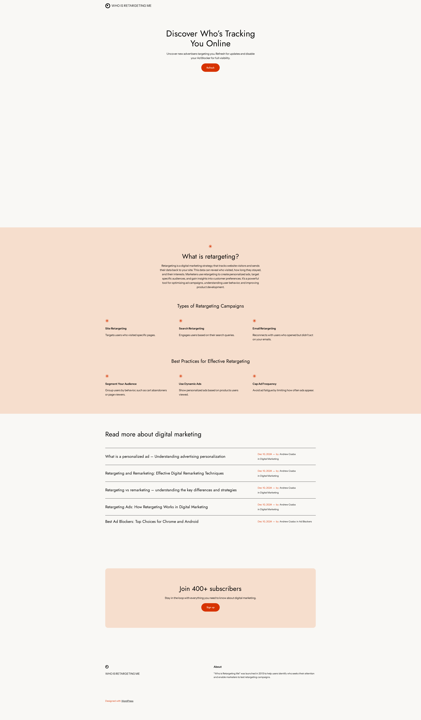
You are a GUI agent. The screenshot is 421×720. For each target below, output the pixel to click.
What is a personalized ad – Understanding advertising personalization (165, 456)
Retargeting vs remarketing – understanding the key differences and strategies (171, 490)
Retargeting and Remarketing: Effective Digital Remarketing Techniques (164, 473)
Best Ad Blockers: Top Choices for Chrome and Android (151, 521)
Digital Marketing (269, 458)
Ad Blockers (305, 521)
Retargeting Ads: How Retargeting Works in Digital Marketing (156, 507)
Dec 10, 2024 (265, 454)
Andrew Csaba (288, 454)
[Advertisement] (158, 101)
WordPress (127, 700)
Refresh (210, 67)
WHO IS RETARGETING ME (131, 6)
